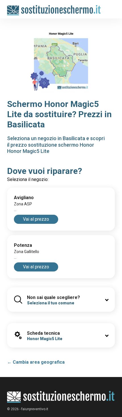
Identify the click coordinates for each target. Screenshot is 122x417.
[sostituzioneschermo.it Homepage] (61, 397)
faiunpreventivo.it (34, 409)
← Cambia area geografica (36, 362)
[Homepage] (54, 7)
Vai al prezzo (36, 219)
